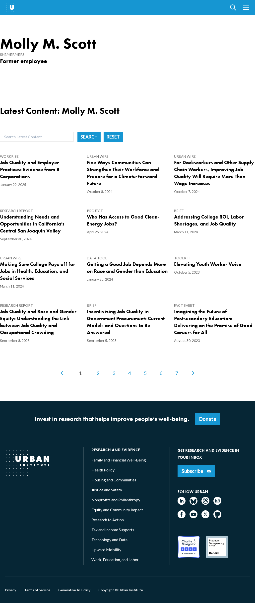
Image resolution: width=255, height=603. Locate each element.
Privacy (10, 590)
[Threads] (205, 503)
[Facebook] (182, 516)
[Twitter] (205, 516)
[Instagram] (217, 503)
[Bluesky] (193, 503)
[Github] (217, 516)
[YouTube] (193, 516)
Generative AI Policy (74, 590)
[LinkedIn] (182, 503)
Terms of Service (37, 590)
